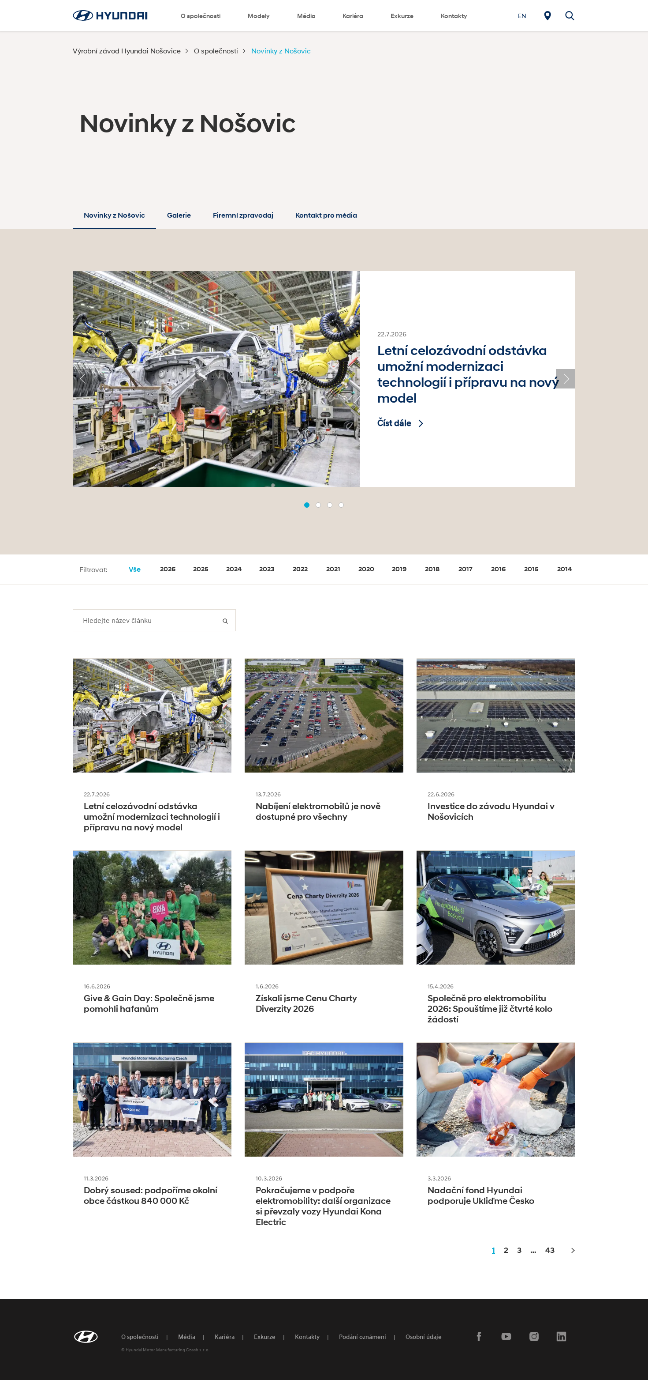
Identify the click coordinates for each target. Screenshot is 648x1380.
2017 (465, 569)
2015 (531, 569)
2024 (234, 569)
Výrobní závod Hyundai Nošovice (127, 50)
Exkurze (265, 1336)
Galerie (179, 215)
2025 (201, 569)
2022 (300, 569)
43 (550, 1250)
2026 (167, 569)
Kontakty (454, 15)
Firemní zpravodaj (243, 215)
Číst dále (394, 423)
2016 (498, 569)
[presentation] (82, 378)
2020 (366, 569)
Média (306, 15)
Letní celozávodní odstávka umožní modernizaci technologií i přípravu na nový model (468, 374)
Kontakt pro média (326, 215)
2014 (564, 569)
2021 (333, 569)
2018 (432, 569)
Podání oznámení (362, 1336)
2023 (267, 569)
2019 (399, 569)
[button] (307, 505)
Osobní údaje (424, 1336)
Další (572, 1251)
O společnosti (200, 15)
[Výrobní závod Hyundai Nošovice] (110, 15)
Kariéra (353, 15)
